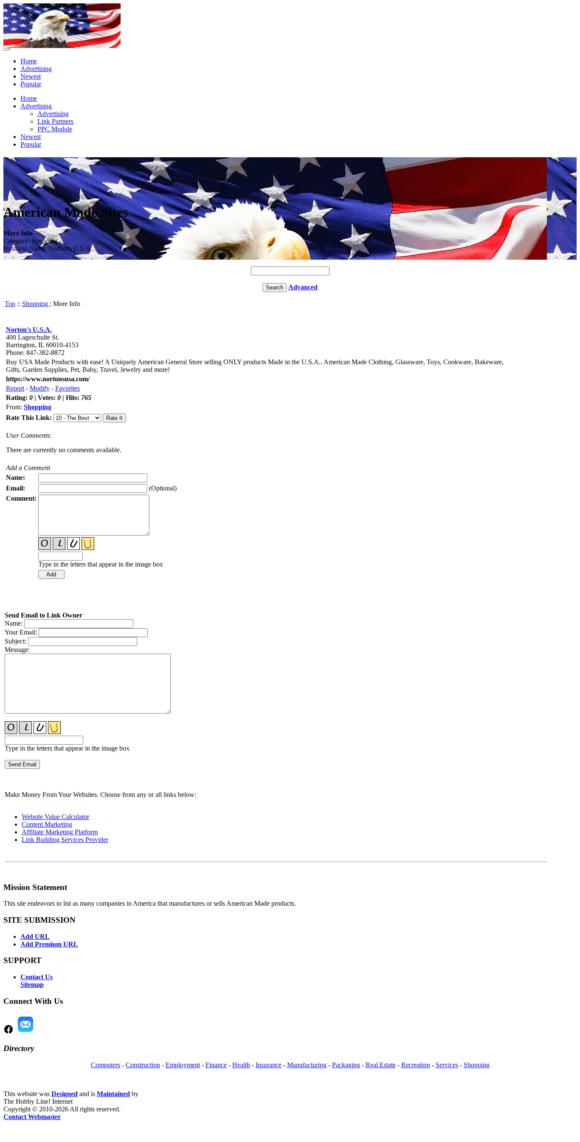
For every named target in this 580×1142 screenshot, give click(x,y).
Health (241, 1064)
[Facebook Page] (8, 1032)
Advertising (36, 68)
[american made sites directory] (62, 45)
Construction (143, 1064)
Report (15, 388)
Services (447, 1064)
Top (10, 303)
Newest (30, 76)
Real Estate (381, 1064)
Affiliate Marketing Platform (60, 832)
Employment (183, 1064)
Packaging (346, 1064)
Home (28, 61)
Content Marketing (47, 824)
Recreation (415, 1064)
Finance (216, 1064)
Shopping (36, 303)
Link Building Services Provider (65, 839)
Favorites (67, 388)
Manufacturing (307, 1064)
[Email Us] (25, 1032)
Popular (30, 84)
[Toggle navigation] (6, 49)
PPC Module (54, 129)
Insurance (269, 1064)
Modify (40, 388)
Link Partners (55, 121)
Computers (105, 1064)
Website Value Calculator (55, 816)
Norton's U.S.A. (29, 329)
